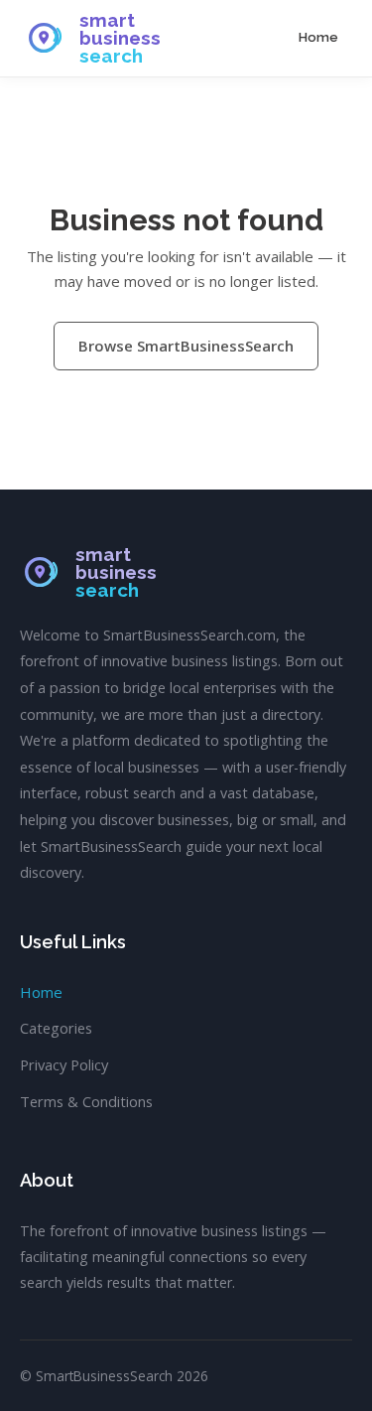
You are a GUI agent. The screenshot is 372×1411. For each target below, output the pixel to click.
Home (318, 37)
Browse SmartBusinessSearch (186, 345)
